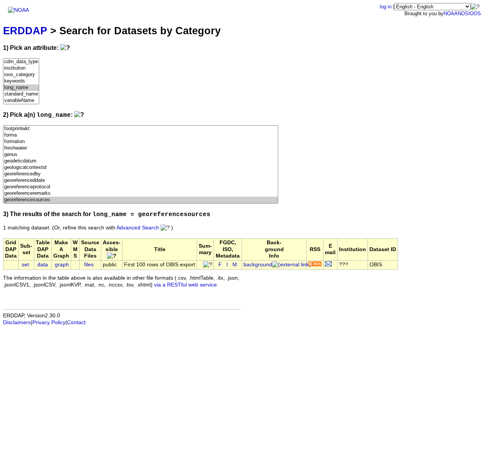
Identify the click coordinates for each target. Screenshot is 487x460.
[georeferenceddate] (140, 180)
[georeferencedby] (140, 174)
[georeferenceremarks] (140, 193)
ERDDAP (25, 31)
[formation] (140, 141)
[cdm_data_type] (21, 62)
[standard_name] (21, 94)
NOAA (451, 13)
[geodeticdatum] (140, 161)
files (89, 264)
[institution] (21, 68)
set (25, 264)
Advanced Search (137, 228)
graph (62, 264)
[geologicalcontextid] (140, 167)
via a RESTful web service (185, 285)
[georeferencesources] (140, 200)
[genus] (140, 154)
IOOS (474, 13)
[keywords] (21, 81)
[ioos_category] (21, 75)
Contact (76, 322)
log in (386, 7)
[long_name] (21, 87)
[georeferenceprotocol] (140, 187)
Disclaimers (17, 322)
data (42, 264)
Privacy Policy (48, 322)
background (258, 264)
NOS (463, 13)
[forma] (140, 135)
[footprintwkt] (140, 129)
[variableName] (21, 100)
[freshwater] (140, 148)
